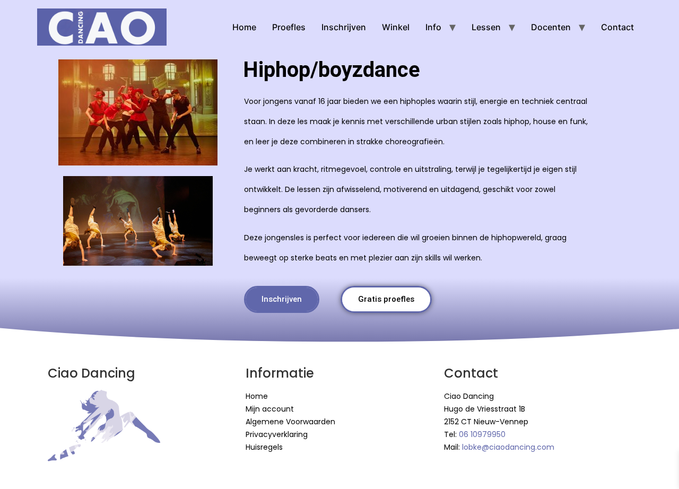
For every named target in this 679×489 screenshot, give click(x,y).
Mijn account (270, 409)
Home (244, 27)
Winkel (396, 27)
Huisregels (264, 447)
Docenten (551, 27)
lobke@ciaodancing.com (508, 447)
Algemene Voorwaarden (290, 421)
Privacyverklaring (277, 434)
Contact (617, 27)
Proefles (289, 27)
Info (433, 27)
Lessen (486, 27)
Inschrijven (343, 27)
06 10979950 (482, 434)
